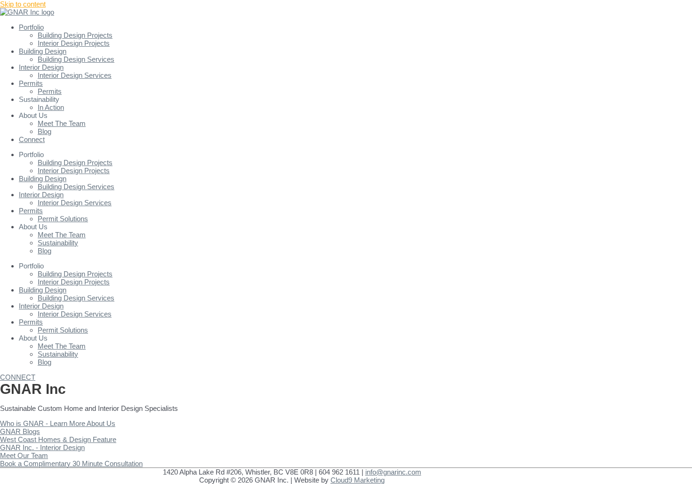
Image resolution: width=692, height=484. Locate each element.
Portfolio (31, 27)
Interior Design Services (75, 75)
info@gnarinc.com (393, 472)
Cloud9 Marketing (357, 480)
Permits (31, 83)
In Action (51, 107)
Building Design (42, 51)
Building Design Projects (75, 35)
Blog (44, 131)
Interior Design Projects (74, 43)
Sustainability (58, 243)
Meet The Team (62, 123)
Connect (32, 139)
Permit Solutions (63, 219)
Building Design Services (76, 59)
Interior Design (41, 67)
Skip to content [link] (23, 4)
